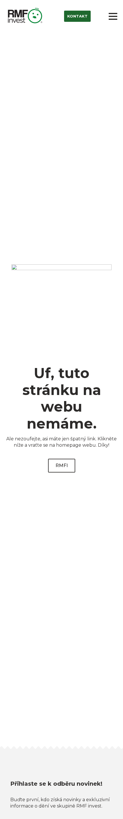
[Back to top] (108, 804)
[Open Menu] (113, 16)
